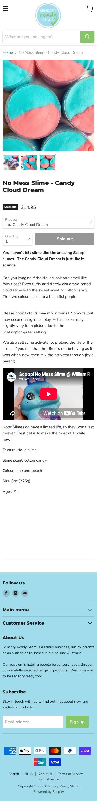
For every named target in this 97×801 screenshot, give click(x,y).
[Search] (87, 37)
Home (8, 52)
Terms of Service (70, 774)
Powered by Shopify (48, 791)
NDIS (29, 774)
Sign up (77, 722)
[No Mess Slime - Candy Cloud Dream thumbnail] (11, 162)
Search (14, 774)
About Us (45, 774)
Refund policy (48, 779)
